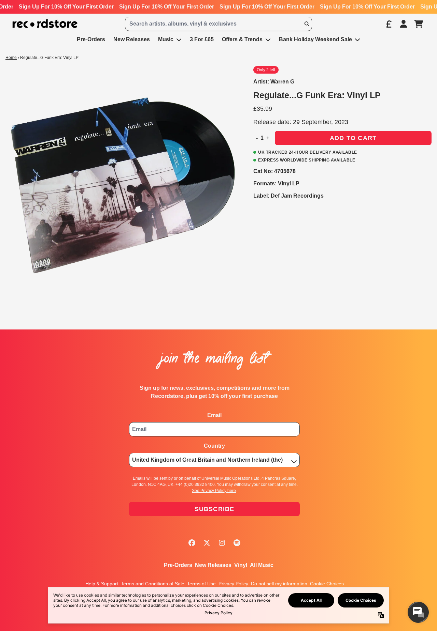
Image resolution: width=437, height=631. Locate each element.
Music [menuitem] (165, 39)
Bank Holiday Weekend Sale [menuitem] (315, 39)
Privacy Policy (233, 583)
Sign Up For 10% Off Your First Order (66, 7)
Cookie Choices (327, 583)
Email (214, 415)
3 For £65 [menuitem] (202, 39)
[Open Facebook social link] (191, 542)
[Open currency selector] (388, 23)
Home (11, 57)
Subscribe (215, 509)
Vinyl (240, 565)
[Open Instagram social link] (221, 542)
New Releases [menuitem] (131, 39)
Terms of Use (201, 583)
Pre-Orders (178, 565)
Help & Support (101, 583)
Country (214, 446)
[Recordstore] (45, 23)
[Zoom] (122, 183)
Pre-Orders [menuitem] (91, 39)
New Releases (213, 565)
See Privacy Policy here (214, 490)
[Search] (306, 24)
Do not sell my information (279, 583)
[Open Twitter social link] (206, 542)
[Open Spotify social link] (236, 542)
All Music (261, 565)
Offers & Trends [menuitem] (242, 39)
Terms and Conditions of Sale (152, 583)
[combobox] (218, 24)
